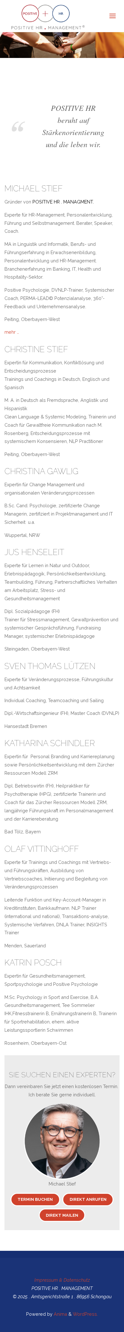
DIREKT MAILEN (62, 1215)
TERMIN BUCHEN (35, 1199)
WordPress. (85, 1314)
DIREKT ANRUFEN (88, 1199)
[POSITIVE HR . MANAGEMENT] (45, 16)
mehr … (11, 332)
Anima (59, 1314)
